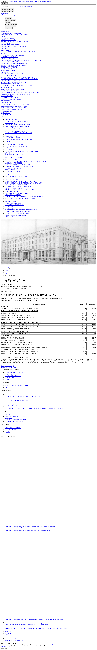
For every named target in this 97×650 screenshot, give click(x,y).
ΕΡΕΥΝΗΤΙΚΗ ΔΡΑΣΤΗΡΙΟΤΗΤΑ (12, 74)
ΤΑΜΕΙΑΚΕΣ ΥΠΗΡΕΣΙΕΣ (9, 62)
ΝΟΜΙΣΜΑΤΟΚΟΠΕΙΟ (8, 70)
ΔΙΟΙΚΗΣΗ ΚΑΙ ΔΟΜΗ (8, 40)
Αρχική (7, 267)
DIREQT (7, 433)
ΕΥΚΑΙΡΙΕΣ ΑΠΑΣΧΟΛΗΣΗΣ (11, 99)
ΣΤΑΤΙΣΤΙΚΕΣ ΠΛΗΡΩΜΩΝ (10, 84)
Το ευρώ (7, 123)
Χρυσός (7, 272)
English (5, 113)
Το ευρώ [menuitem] (7, 22)
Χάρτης (16, 405)
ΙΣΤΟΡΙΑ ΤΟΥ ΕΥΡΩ (7, 58)
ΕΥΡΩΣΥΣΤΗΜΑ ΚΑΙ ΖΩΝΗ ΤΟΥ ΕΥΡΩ (14, 35)
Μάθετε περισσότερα (56, 645)
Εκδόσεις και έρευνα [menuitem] (11, 24)
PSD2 (6, 387)
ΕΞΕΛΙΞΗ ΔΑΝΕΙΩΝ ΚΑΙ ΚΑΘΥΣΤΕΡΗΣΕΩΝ (16, 94)
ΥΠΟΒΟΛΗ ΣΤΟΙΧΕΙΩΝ (9, 91)
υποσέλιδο (45, 1)
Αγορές (7, 270)
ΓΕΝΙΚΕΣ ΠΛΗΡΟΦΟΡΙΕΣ (9, 57)
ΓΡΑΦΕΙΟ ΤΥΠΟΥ (7, 96)
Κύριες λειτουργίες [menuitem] (10, 20)
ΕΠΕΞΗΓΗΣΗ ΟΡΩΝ (11, 638)
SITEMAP (8, 633)
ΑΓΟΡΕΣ (4, 53)
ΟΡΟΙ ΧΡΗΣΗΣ (9, 631)
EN (4, 13)
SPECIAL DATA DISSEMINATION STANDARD (16, 85)
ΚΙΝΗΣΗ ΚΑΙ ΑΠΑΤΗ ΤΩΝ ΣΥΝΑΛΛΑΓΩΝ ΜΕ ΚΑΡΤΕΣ (20, 92)
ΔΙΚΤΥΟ (7, 379)
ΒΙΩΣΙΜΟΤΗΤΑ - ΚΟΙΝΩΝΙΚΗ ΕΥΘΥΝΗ (14, 41)
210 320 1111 (18, 400)
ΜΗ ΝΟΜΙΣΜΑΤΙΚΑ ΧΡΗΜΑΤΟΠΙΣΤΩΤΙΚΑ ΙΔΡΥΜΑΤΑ (19, 79)
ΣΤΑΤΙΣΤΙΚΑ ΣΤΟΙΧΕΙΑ (13, 376)
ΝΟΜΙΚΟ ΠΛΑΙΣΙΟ (7, 38)
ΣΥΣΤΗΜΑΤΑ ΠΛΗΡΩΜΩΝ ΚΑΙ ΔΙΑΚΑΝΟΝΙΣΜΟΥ (18, 52)
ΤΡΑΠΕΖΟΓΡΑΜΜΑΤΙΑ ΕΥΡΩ (15, 416)
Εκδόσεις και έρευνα (11, 124)
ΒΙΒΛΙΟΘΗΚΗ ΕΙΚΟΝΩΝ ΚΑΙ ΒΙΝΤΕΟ (14, 106)
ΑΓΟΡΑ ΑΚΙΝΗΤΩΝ (7, 87)
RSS (6, 636)
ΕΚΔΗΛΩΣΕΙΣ (5, 101)
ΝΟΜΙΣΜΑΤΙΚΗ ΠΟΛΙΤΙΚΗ (10, 45)
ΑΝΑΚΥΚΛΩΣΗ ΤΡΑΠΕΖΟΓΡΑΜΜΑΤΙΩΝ (15, 65)
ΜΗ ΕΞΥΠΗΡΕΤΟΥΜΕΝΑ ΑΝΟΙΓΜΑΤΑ (18, 385)
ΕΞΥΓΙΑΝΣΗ (5, 50)
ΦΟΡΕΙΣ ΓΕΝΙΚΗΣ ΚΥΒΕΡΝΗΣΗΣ (12, 55)
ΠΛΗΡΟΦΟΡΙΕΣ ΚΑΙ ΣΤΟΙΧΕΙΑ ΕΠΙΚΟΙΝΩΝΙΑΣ (17, 104)
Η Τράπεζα (8, 119)
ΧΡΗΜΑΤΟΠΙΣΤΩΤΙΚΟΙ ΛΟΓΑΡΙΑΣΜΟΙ (14, 82)
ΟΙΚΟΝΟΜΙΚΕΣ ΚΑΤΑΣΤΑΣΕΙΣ (11, 109)
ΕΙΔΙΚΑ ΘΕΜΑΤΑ (7, 111)
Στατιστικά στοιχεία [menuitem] (10, 26)
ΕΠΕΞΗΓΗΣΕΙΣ (6, 102)
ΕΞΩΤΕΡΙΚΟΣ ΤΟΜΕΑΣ (9, 75)
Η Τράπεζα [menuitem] (8, 18)
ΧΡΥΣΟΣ (8, 414)
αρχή (15, 1)
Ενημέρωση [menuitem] (8, 28)
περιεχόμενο (30, 1)
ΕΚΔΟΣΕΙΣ (4, 72)
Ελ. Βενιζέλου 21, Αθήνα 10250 (34, 408)
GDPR (7, 635)
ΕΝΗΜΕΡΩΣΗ (9, 377)
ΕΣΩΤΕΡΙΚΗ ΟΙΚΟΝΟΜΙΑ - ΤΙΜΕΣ (12, 89)
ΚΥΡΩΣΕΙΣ (8, 431)
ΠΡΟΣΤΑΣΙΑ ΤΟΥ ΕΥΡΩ (9, 67)
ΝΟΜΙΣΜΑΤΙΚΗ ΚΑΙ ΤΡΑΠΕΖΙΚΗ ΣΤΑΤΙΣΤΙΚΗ (17, 77)
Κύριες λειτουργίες (10, 121)
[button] (27, 6)
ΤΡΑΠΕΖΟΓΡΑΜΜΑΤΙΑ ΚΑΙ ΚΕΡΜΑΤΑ (14, 63)
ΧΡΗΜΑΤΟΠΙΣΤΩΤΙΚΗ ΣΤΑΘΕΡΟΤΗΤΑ (14, 46)
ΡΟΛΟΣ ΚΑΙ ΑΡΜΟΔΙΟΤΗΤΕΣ (11, 33)
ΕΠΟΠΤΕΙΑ (5, 48)
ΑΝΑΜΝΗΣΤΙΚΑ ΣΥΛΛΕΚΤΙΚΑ (15, 420)
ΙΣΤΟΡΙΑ (4, 36)
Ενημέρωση (8, 128)
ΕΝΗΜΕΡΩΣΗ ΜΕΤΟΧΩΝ (9, 97)
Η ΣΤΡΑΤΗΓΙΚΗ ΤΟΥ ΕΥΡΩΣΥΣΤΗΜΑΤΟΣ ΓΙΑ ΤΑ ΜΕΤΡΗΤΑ (21, 60)
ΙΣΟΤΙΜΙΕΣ (8, 418)
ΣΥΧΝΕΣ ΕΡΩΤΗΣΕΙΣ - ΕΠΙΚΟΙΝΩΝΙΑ (14, 108)
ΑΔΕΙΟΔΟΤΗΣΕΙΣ (10, 429)
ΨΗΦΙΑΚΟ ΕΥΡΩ (6, 68)
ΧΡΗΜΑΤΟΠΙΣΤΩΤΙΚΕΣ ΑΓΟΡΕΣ (12, 80)
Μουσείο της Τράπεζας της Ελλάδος (36, 628)
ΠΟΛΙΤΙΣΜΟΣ (5, 43)
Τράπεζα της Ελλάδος (30, 527)
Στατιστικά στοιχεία (10, 126)
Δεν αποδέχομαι (6, 646)
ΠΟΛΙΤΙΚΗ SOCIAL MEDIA (14, 640)
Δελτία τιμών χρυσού (11, 274)
